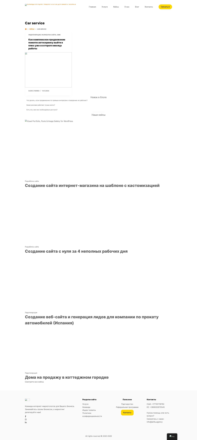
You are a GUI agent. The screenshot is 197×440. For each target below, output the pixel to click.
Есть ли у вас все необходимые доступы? (41, 110)
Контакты (127, 412)
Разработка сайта (48, 35)
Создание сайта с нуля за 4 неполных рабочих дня (76, 251)
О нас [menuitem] (126, 7)
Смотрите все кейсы (34, 382)
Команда (86, 407)
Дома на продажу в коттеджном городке (67, 377)
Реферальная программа (127, 407)
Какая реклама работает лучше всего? (40, 105)
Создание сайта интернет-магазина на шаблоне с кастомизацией (92, 185)
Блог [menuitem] (137, 7)
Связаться (165, 7)
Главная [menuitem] (92, 7)
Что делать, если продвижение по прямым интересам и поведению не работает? (57, 100)
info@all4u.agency (155, 422)
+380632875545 (157, 407)
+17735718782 (158, 404)
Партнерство (127, 404)
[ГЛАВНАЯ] (26, 29)
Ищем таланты (89, 410)
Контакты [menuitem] (149, 7)
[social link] (25, 416)
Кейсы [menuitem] (116, 7)
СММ (58, 35)
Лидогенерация (34, 35)
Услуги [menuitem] (105, 7)
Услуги (85, 404)
